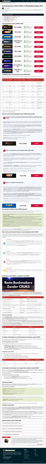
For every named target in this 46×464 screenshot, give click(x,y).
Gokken (35, 452)
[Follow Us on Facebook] (3, 458)
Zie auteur (13, 443)
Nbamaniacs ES (36, 454)
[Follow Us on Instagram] (6, 458)
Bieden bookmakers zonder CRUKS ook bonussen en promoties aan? (12, 425)
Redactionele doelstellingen (27, 455)
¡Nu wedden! (36, 143)
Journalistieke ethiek (26, 452)
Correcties (25, 453)
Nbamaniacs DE (36, 455)
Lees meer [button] (3, 12)
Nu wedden (38, 27)
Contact (35, 453)
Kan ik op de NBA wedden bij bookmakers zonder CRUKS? (11, 434)
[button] (43, 1)
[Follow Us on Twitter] (5, 458)
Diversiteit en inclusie (26, 454)
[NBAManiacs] (6, 1)
